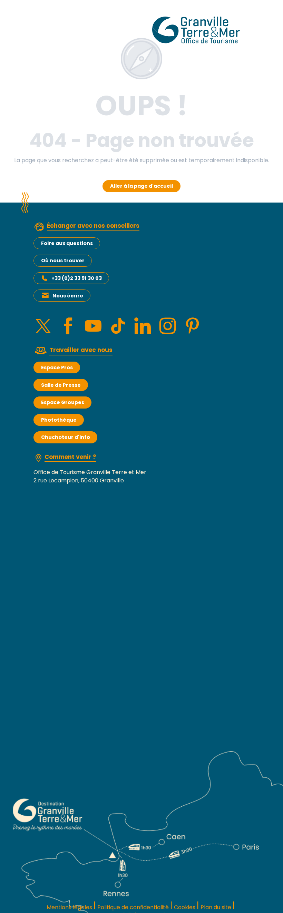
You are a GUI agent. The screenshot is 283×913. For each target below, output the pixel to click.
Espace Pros (57, 367)
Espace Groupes (62, 402)
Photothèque (59, 419)
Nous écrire (67, 295)
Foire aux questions (67, 243)
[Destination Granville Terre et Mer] (197, 30)
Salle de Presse (61, 385)
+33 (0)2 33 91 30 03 (76, 278)
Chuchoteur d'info (65, 437)
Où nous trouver (63, 260)
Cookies (184, 907)
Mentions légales (69, 907)
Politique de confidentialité (133, 907)
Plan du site (216, 907)
